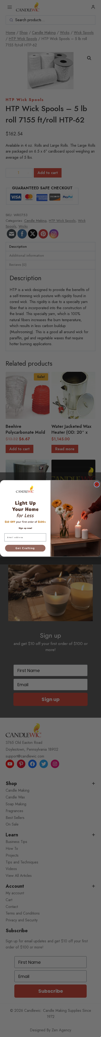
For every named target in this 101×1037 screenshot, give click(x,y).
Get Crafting (25, 548)
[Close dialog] (96, 484)
